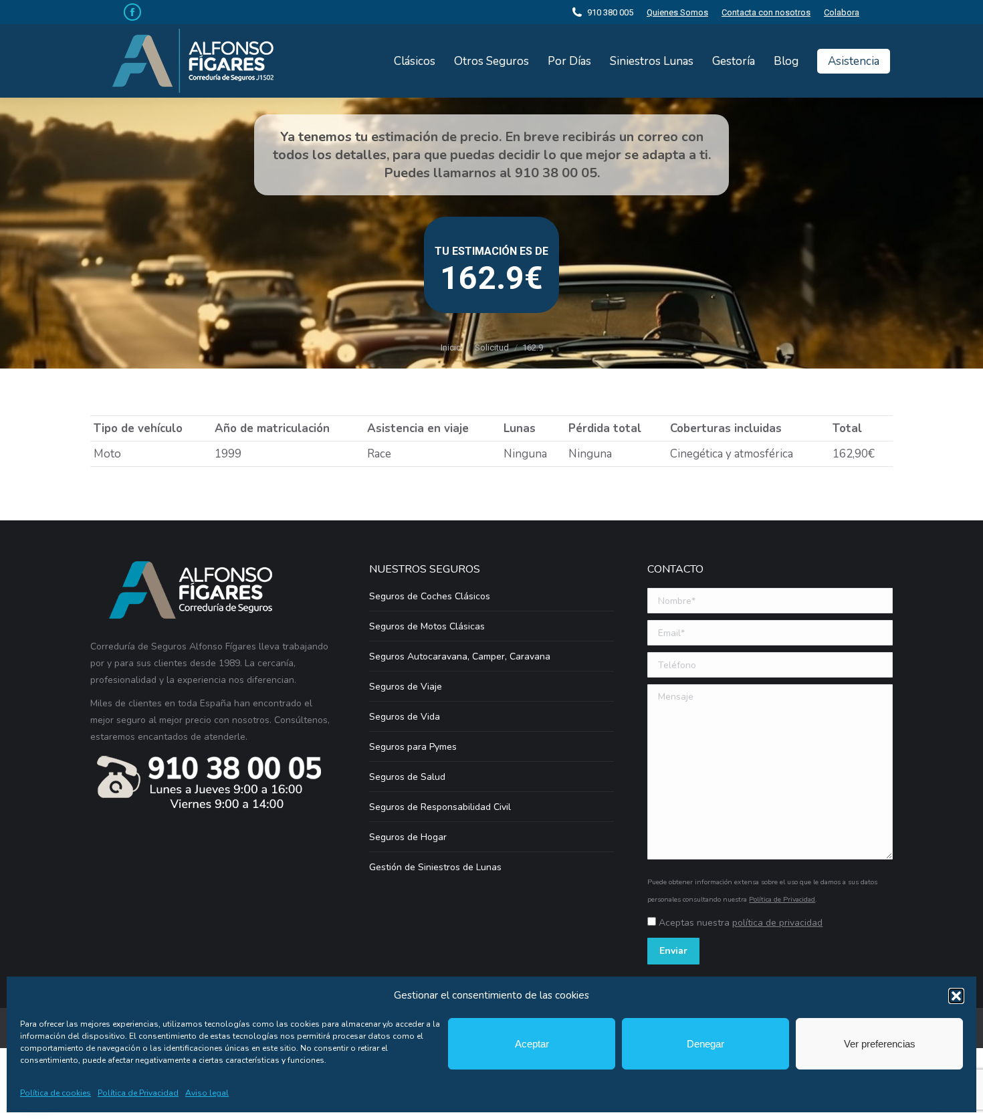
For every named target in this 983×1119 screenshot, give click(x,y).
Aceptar (532, 1043)
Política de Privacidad (138, 1093)
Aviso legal (207, 1093)
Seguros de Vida (404, 716)
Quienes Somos (677, 12)
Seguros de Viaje (405, 686)
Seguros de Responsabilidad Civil (440, 807)
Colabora (841, 12)
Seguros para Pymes (413, 746)
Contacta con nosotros (766, 12)
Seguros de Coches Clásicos (429, 596)
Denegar (705, 1043)
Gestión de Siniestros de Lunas (435, 867)
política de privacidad (777, 922)
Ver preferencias (879, 1043)
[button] (956, 996)
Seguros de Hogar (408, 837)
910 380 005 (610, 12)
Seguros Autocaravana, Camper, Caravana (459, 656)
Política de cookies (55, 1093)
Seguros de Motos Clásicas (427, 626)
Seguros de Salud (407, 777)
